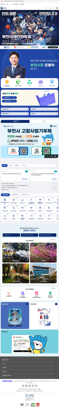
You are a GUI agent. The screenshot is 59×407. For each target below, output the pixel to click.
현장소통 (33, 113)
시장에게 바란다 (5, 113)
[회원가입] (50, 8)
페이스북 (26, 386)
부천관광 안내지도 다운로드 (27, 234)
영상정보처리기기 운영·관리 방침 (20, 381)
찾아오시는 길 (49, 381)
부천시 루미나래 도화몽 (45, 234)
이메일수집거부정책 (33, 381)
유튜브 (36, 386)
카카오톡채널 (30, 386)
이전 (51, 239)
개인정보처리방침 (7, 381)
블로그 (23, 386)
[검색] (53, 8)
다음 (54, 239)
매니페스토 (33, 109)
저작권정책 (42, 381)
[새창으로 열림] (29, 29)
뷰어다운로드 (29, 382)
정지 (54, 47)
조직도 (54, 381)
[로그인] (46, 8)
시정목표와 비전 (5, 109)
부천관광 (6, 234)
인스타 (33, 386)
